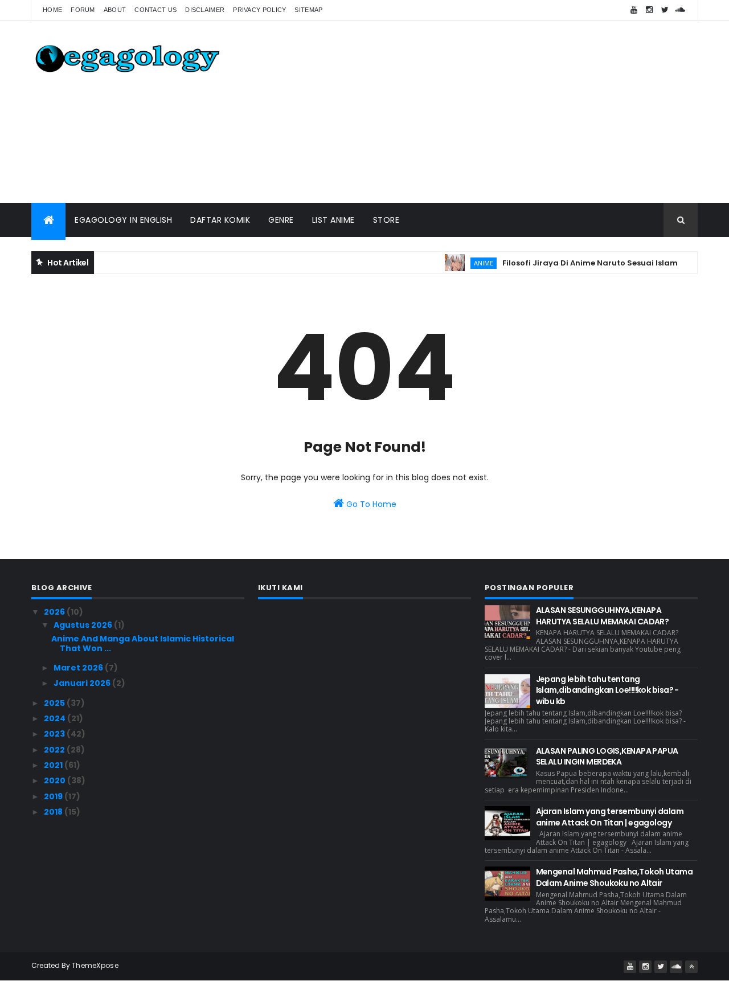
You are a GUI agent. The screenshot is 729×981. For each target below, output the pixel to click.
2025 (55, 703)
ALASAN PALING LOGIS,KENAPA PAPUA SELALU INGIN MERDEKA (607, 756)
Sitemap (308, 9)
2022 (55, 749)
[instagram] (649, 10)
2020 (55, 780)
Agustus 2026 (84, 625)
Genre (281, 220)
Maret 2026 (79, 667)
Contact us (155, 9)
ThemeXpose (95, 965)
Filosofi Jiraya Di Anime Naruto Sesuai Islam (579, 262)
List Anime (333, 220)
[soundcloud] (680, 10)
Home (52, 9)
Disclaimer (204, 9)
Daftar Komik (220, 220)
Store (386, 220)
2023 (55, 733)
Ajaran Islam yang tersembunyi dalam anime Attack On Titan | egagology (609, 817)
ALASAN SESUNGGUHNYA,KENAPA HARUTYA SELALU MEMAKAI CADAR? (602, 615)
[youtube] (634, 10)
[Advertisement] (490, 111)
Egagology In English (123, 220)
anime (473, 263)
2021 (54, 765)
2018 (54, 812)
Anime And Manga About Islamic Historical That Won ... (142, 643)
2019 (54, 796)
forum (83, 9)
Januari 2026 (83, 683)
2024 (55, 718)
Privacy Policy (259, 9)
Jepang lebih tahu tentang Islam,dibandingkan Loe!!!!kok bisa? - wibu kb (607, 690)
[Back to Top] (691, 966)
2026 (55, 612)
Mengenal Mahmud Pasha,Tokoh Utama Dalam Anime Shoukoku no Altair (614, 877)
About (115, 9)
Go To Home (370, 504)
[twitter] (664, 10)
